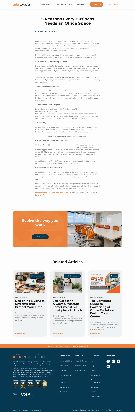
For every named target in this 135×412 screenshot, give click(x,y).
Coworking (63, 370)
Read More (20, 333)
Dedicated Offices (66, 361)
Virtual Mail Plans (81, 361)
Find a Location (40, 237)
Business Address (81, 366)
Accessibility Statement (81, 410)
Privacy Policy (107, 410)
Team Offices (64, 366)
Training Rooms (65, 387)
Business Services (64, 4)
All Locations (114, 4)
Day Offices (64, 392)
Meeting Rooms (65, 375)
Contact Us (96, 4)
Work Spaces (46, 4)
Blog (92, 366)
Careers (93, 392)
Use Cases (80, 4)
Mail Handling (80, 370)
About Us (94, 361)
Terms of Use (95, 410)
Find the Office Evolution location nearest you (53, 193)
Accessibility (118, 410)
